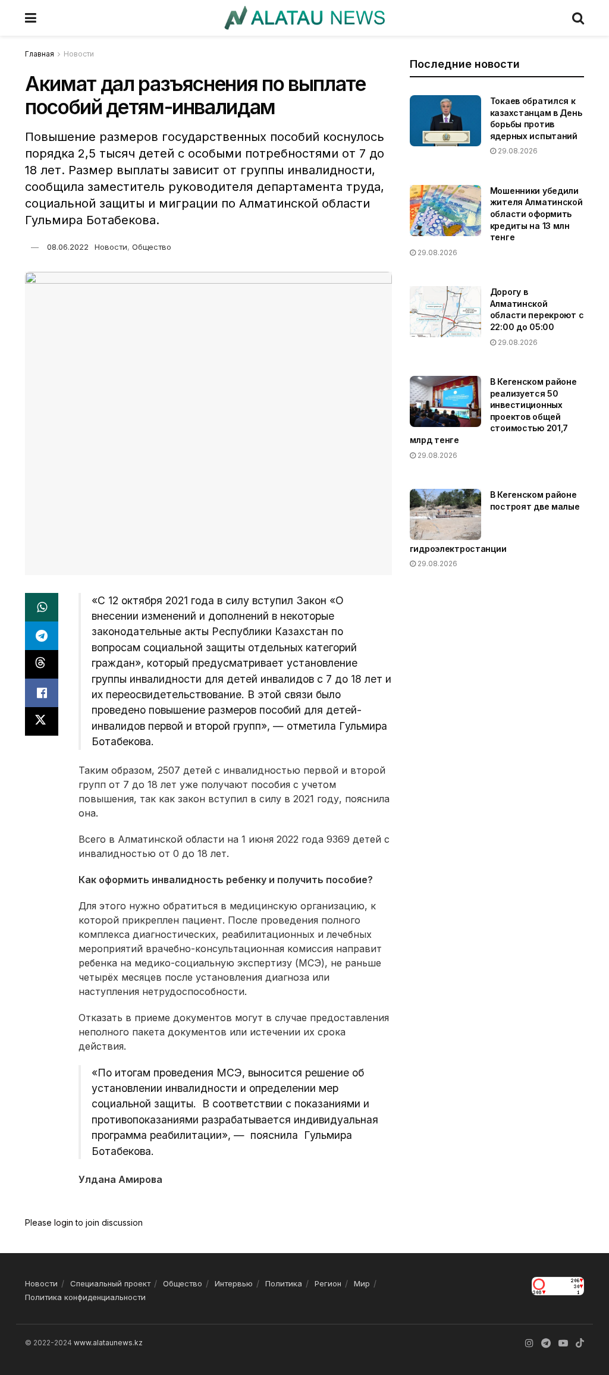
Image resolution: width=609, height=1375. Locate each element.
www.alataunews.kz (108, 1342)
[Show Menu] (30, 18)
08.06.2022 (68, 247)
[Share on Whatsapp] (41, 607)
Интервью (234, 1283)
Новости (79, 53)
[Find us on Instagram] (529, 1343)
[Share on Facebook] (41, 693)
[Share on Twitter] (41, 721)
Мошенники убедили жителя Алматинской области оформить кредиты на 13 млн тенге (536, 214)
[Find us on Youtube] (563, 1343)
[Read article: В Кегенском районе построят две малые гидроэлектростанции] (445, 514)
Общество (151, 247)
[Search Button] (578, 18)
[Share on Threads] (41, 664)
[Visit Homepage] (304, 18)
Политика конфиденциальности (85, 1297)
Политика (283, 1283)
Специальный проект (110, 1283)
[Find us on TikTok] (580, 1343)
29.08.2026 (517, 150)
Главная (39, 53)
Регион (328, 1283)
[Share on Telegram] (41, 635)
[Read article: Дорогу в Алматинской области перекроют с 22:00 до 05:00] (445, 311)
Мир (362, 1283)
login (63, 1222)
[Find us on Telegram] (546, 1343)
